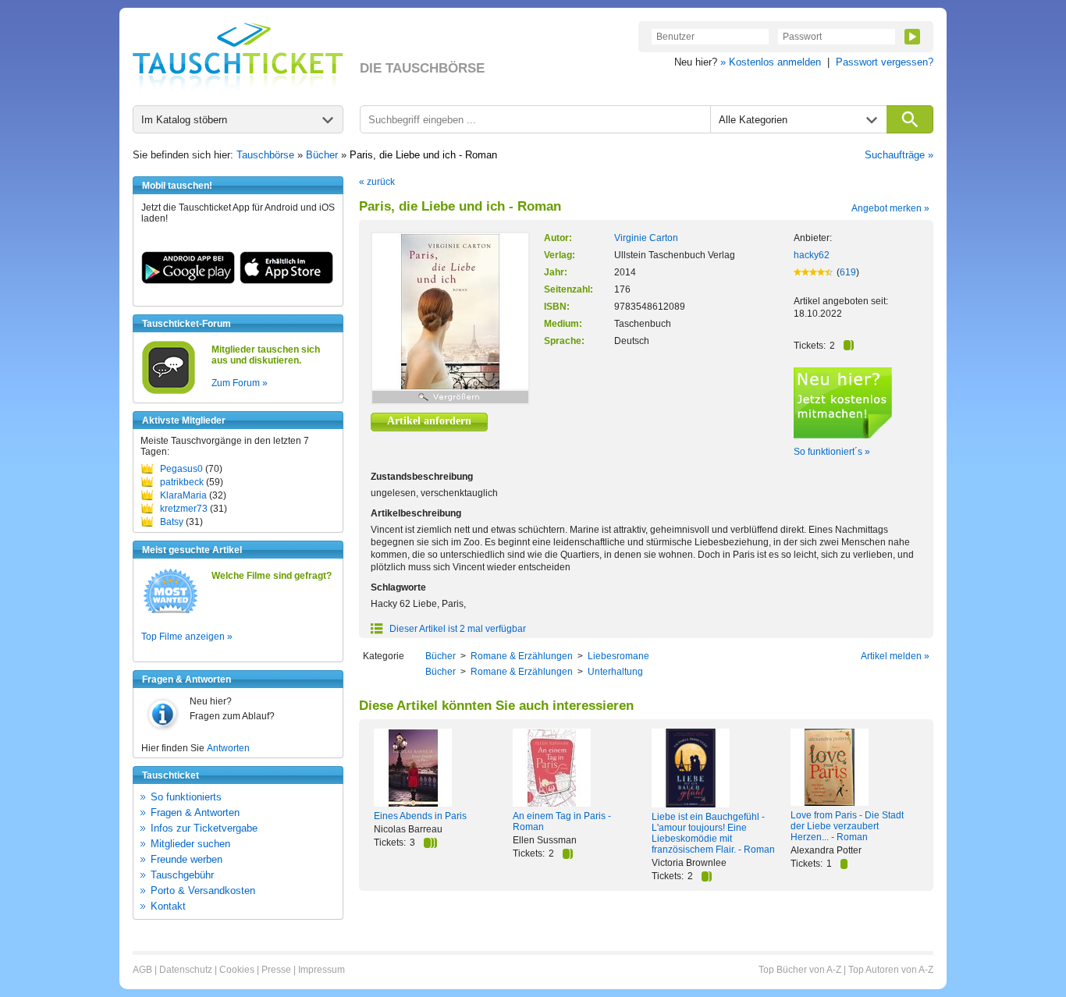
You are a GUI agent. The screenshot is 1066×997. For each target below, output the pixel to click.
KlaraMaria (183, 495)
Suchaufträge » (899, 155)
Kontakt (168, 906)
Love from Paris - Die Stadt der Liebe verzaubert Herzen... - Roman (847, 826)
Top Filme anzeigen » (187, 636)
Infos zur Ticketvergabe (204, 828)
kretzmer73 (184, 508)
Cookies (236, 969)
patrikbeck (182, 482)
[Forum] (168, 391)
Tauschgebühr (182, 875)
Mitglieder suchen (190, 844)
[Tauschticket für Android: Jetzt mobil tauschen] (188, 280)
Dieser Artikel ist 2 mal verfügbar (456, 628)
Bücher (322, 155)
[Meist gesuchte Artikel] (170, 612)
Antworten (228, 748)
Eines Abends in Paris (420, 816)
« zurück (377, 181)
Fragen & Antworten (195, 812)
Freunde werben (186, 859)
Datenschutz (185, 969)
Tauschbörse (265, 155)
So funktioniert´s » (832, 451)
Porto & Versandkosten (203, 890)
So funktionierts (186, 797)
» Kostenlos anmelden (770, 62)
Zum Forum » (239, 383)
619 (848, 272)
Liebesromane (618, 656)
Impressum (321, 969)
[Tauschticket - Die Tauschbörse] (238, 56)
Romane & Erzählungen (522, 656)
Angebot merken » (890, 208)
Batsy (171, 521)
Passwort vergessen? (884, 62)
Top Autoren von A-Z (890, 969)
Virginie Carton (646, 237)
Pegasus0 (181, 468)
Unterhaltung (615, 671)
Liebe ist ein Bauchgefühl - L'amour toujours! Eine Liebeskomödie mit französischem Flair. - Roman (713, 833)
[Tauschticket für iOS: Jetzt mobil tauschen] (286, 280)
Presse (276, 969)
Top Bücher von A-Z (800, 969)
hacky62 (812, 255)
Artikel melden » (895, 656)
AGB (142, 969)
